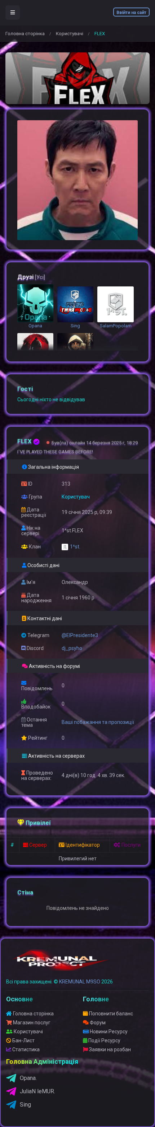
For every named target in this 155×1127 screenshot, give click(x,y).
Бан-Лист (23, 1040)
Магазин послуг (31, 1022)
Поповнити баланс (110, 1013)
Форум (97, 1022)
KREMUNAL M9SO (79, 982)
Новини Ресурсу (108, 1031)
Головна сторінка (25, 33)
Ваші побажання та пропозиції (98, 722)
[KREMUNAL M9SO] (60, 963)
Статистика (25, 1049)
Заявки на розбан (109, 1049)
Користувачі (69, 33)
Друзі (31, 276)
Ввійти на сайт (131, 12)
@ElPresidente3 (80, 635)
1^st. (75, 547)
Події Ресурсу (103, 1040)
